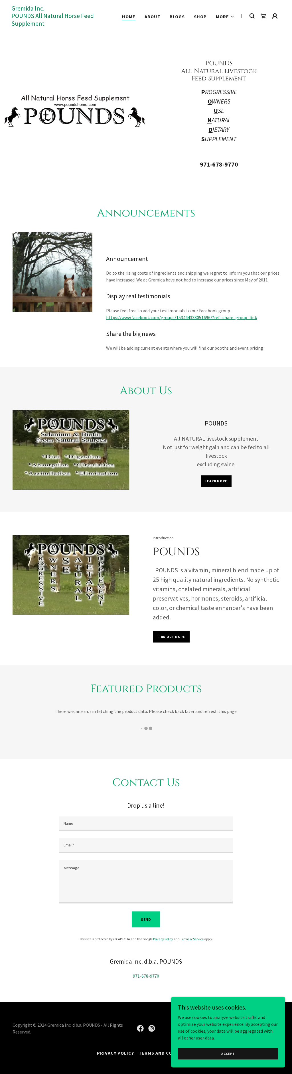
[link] (58, 24)
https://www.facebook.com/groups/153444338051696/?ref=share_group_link (181, 317)
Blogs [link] (177, 16)
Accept (228, 1053)
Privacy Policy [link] (163, 939)
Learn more (216, 481)
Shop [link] (200, 16)
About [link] (153, 16)
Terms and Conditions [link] (167, 1053)
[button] (225, 16)
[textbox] (146, 823)
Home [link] (128, 16)
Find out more (171, 637)
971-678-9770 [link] (219, 164)
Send (146, 919)
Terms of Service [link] (192, 939)
